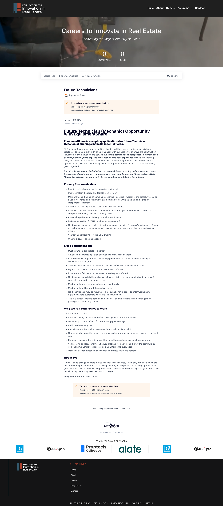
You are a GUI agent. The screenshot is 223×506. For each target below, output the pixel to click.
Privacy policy (105, 432)
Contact (200, 8)
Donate (170, 8)
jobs (49, 76)
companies (68, 76)
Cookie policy (118, 432)
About (160, 8)
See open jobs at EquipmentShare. (85, 107)
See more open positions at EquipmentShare (111, 408)
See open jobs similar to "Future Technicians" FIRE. (92, 110)
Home (150, 8)
